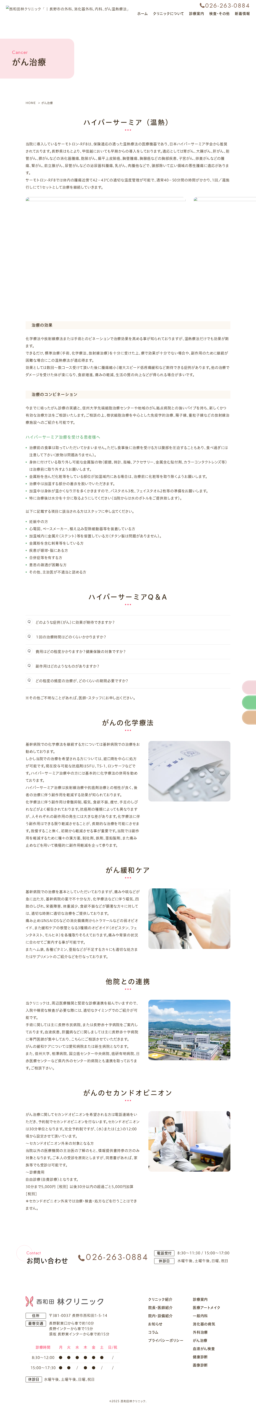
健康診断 (200, 1357)
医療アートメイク (206, 1307)
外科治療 (200, 1332)
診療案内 (200, 1299)
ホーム (142, 13)
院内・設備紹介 (160, 1316)
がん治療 (200, 1340)
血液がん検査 (204, 1349)
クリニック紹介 (160, 1299)
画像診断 (200, 1365)
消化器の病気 (204, 1324)
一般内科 (200, 1316)
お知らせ (155, 1324)
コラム (153, 1332)
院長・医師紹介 (160, 1307)
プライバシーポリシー (166, 1340)
